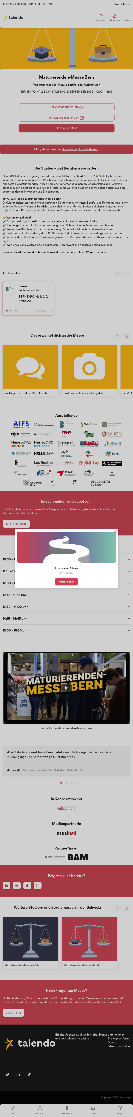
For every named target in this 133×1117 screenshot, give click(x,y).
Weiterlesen (66, 581)
